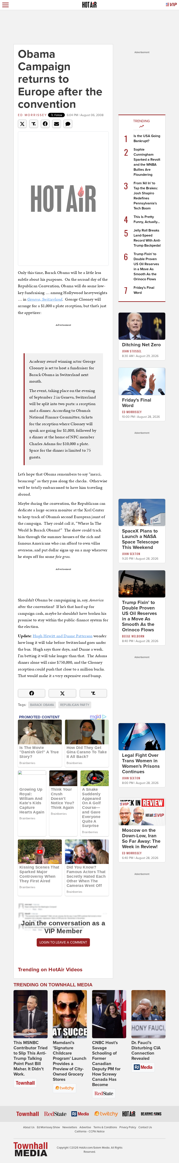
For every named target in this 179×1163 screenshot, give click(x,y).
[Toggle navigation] (5, 5)
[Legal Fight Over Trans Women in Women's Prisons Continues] (142, 736)
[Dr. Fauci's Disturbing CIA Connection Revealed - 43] (148, 1014)
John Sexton (131, 553)
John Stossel (132, 351)
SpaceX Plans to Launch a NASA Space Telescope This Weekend (140, 539)
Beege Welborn (133, 636)
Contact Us (145, 1127)
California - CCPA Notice (90, 1131)
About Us (28, 1127)
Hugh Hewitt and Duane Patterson (63, 636)
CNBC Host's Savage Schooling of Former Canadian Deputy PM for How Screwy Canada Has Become (106, 1063)
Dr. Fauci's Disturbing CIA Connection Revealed (146, 1050)
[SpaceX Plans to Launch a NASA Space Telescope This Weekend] (142, 512)
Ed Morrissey (32, 115)
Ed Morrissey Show (48, 1127)
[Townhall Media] (30, 1149)
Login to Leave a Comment (63, 942)
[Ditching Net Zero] (142, 326)
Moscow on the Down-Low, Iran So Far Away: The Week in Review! (141, 838)
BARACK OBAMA (42, 705)
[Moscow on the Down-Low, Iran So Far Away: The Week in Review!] (142, 811)
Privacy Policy (127, 1127)
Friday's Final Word (136, 402)
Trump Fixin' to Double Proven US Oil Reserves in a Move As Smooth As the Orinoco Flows (139, 616)
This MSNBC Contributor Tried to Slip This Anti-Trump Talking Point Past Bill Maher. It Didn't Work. (31, 1058)
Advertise (85, 1127)
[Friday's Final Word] (142, 381)
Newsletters (69, 1127)
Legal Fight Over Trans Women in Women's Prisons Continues (141, 763)
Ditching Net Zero (141, 345)
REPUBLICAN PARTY (75, 705)
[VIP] (171, 5)
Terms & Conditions (105, 1127)
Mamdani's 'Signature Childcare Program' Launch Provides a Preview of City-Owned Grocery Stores (69, 1061)
